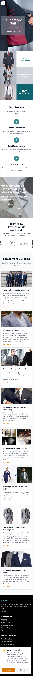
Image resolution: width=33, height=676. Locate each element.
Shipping (4, 620)
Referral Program (7, 628)
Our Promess (5, 622)
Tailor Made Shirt (6, 642)
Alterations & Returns (8, 625)
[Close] (29, 649)
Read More (6, 306)
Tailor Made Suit (6, 639)
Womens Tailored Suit (8, 644)
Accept (8, 670)
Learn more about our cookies (10, 666)
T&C (2, 630)
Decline (22, 670)
